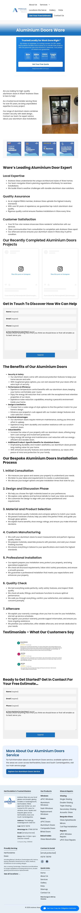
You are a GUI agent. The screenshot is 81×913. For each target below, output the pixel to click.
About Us (33, 4)
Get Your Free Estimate (40, 15)
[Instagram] (42, 861)
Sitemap (44, 889)
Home (43, 873)
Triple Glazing (65, 806)
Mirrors (62, 823)
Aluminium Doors (47, 825)
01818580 (29, 842)
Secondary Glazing (68, 809)
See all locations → (12, 874)
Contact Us (59, 15)
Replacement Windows (46, 812)
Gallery (52, 10)
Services (43, 4)
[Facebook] (47, 861)
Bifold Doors (45, 831)
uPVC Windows (46, 799)
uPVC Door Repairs (68, 840)
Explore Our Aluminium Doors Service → (25, 771)
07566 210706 (33, 829)
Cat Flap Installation (68, 826)
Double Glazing (66, 802)
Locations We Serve (37, 10)
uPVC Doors (45, 821)
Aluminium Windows (45, 803)
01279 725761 (25, 826)
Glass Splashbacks (68, 820)
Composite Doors (47, 828)
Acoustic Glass (66, 812)
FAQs (60, 10)
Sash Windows (46, 808)
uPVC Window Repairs (66, 835)
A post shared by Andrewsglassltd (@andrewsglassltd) (21, 295)
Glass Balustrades (48, 839)
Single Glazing (66, 799)
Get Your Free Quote (40, 64)
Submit (41, 355)
